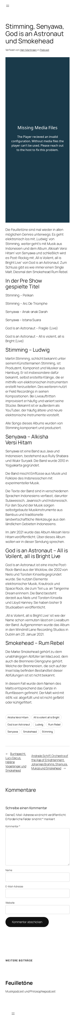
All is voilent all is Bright (46, 717)
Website (10, 902)
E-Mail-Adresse (14, 886)
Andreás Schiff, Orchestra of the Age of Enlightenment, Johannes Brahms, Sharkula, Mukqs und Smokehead (49, 762)
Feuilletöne (19, 982)
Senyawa (12, 731)
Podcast (44, 50)
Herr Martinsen (28, 50)
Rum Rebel (54, 724)
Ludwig (39, 724)
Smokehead (30, 731)
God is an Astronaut (18, 724)
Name (8, 870)
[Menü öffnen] (7, 6)
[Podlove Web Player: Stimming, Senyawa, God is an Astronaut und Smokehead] (37, 140)
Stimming (47, 731)
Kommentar (12, 826)
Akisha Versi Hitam (17, 717)
